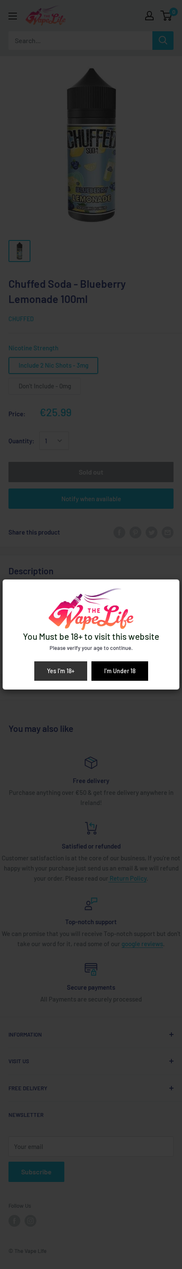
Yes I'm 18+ (60, 670)
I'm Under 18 (119, 670)
